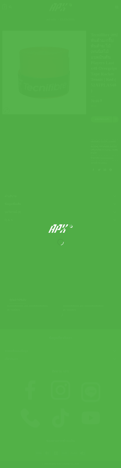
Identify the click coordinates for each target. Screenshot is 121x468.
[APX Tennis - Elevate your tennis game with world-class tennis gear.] (60, 228)
